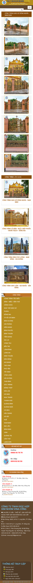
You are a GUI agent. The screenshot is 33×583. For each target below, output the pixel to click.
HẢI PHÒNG (8, 324)
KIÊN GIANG (8, 327)
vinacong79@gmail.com (14, 535)
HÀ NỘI (6, 416)
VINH (5, 432)
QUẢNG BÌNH (8, 404)
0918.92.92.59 (5, 533)
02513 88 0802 (8, 481)
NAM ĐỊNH (7, 423)
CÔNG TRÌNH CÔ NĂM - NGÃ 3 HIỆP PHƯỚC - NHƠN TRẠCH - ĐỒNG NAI (16, 230)
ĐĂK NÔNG (7, 359)
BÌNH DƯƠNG (8, 321)
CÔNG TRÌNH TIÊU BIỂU (12, 298)
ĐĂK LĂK (7, 391)
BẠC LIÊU (7, 426)
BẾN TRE (7, 346)
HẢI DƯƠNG (8, 378)
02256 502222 (8, 494)
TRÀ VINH (7, 365)
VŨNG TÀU (7, 343)
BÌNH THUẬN (8, 333)
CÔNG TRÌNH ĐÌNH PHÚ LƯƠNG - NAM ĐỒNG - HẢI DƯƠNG (16, 258)
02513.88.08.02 (14, 526)
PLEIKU (6, 311)
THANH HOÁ (8, 400)
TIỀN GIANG (8, 337)
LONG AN (7, 353)
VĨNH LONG (8, 375)
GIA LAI (6, 340)
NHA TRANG (8, 397)
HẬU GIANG (8, 413)
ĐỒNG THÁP (8, 388)
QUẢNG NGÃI (8, 407)
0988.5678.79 (16, 533)
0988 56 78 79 (17, 453)
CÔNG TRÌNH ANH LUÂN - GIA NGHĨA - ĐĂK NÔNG (16, 287)
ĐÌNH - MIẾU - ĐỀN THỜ (12, 302)
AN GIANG (7, 362)
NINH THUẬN (8, 356)
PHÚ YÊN (7, 369)
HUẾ (5, 420)
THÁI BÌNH (7, 381)
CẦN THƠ (7, 439)
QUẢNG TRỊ (8, 435)
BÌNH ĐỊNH (7, 429)
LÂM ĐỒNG (8, 349)
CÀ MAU (7, 410)
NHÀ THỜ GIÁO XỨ (10, 308)
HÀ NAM (7, 394)
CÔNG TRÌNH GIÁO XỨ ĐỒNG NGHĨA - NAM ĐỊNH (16, 201)
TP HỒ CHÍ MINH (9, 318)
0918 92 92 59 (16, 461)
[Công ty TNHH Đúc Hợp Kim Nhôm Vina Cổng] (16, 2)
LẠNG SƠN (7, 442)
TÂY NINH (7, 372)
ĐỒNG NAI (7, 314)
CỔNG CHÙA (8, 305)
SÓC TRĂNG (8, 384)
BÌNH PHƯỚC (8, 330)
